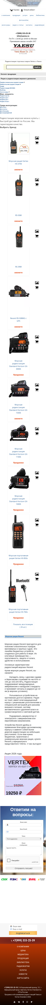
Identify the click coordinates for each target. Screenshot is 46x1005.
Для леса (3, 107)
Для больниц (4, 111)
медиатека (23, 954)
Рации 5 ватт (4, 98)
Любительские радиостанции (9, 84)
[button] (38, 775)
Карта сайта (23, 978)
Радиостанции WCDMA (7, 88)
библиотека (23, 962)
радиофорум (23, 966)
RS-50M (18, 215)
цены (23, 950)
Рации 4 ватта (4, 96)
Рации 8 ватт (4, 99)
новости (23, 974)
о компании (23, 947)
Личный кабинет (29, 10)
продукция (23, 958)
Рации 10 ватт (4, 101)
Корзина (16, 10)
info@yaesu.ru (23, 36)
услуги (23, 970)
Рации (2, 86)
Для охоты (3, 109)
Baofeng (2, 90)
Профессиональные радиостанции (11, 82)
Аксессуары (4, 92)
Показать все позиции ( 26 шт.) (23, 625)
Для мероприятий (6, 113)
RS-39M (18, 267)
